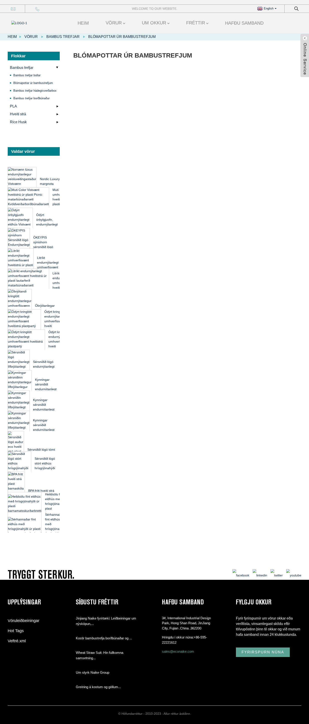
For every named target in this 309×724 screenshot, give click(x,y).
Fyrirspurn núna (263, 652)
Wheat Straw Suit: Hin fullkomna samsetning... (99, 655)
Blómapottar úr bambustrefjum (122, 37)
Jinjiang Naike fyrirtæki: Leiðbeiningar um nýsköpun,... (106, 621)
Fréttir (195, 22)
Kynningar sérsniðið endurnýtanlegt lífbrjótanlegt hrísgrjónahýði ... (47, 389)
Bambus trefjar (63, 37)
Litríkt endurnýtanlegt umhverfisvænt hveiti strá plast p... (48, 267)
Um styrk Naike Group (92, 672)
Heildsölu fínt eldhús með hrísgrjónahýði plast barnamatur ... (55, 503)
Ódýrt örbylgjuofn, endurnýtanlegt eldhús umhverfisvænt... (48, 224)
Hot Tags (16, 631)
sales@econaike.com (178, 651)
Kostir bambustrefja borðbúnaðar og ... (104, 638)
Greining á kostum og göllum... (98, 687)
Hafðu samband (244, 23)
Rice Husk (18, 122)
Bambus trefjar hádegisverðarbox (35, 90)
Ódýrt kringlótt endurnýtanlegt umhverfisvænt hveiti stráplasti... (55, 321)
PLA (13, 106)
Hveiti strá (18, 114)
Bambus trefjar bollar (26, 75)
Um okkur (154, 22)
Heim (83, 23)
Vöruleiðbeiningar (23, 620)
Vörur (114, 22)
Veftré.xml (17, 641)
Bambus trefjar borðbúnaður (31, 98)
